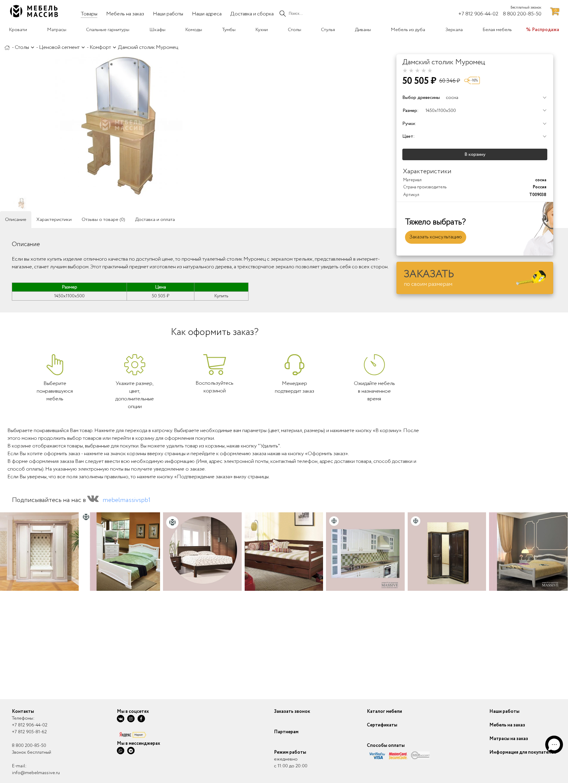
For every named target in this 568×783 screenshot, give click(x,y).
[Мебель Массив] (7, 47)
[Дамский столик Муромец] (121, 125)
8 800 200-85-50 (29, 745)
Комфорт (100, 47)
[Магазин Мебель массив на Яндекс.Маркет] (138, 734)
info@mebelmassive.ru (36, 772)
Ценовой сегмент (59, 47)
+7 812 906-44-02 (29, 725)
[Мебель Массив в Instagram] (131, 718)
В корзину (474, 154)
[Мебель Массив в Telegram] (131, 750)
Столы (22, 47)
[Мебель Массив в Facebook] (141, 718)
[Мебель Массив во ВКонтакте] (120, 718)
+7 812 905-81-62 (29, 732)
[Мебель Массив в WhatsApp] (120, 750)
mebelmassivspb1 (127, 500)
